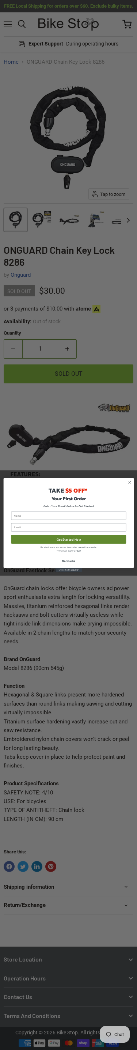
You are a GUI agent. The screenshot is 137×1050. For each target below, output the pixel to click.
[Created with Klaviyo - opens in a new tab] (68, 570)
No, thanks (68, 560)
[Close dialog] (129, 482)
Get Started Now (68, 539)
